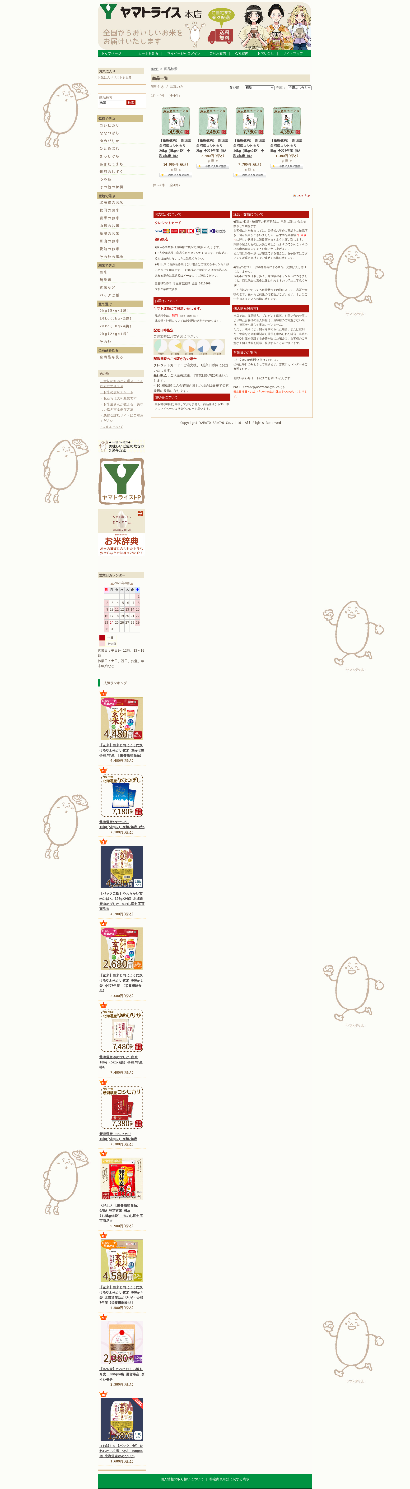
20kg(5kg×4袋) (116, 326)
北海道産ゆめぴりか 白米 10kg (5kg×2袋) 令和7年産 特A (121, 1062)
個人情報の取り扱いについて (182, 1479)
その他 (106, 341)
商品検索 (105, 97)
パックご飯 (110, 295)
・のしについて (111, 427)
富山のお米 (110, 241)
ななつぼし (110, 133)
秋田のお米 (110, 210)
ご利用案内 (218, 53)
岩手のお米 (110, 218)
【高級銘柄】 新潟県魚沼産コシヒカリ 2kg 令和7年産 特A (212, 146)
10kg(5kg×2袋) (116, 318)
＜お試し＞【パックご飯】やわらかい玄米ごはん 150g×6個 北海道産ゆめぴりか (121, 1451)
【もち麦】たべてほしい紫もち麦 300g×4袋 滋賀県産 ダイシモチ (121, 1374)
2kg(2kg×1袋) (115, 334)
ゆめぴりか (110, 141)
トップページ (115, 53)
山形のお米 (110, 225)
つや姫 (106, 179)
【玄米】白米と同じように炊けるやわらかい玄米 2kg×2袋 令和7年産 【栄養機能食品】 (121, 750)
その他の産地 (112, 257)
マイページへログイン (183, 53)
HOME (154, 69)
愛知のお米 (110, 249)
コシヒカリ (110, 125)
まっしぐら (110, 156)
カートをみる (145, 53)
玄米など (108, 287)
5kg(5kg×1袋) (115, 310)
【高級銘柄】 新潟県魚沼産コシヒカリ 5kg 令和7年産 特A (286, 146)
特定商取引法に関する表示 (229, 1479)
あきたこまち (112, 164)
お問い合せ (265, 53)
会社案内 (241, 53)
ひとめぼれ (110, 148)
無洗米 (106, 280)
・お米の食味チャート (116, 392)
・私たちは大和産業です (118, 398)
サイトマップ (293, 53)
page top (303, 195)
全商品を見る (112, 357)
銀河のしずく (112, 171)
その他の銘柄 (112, 187)
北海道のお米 (112, 202)
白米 (104, 272)
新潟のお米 (110, 233)
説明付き (157, 86)
